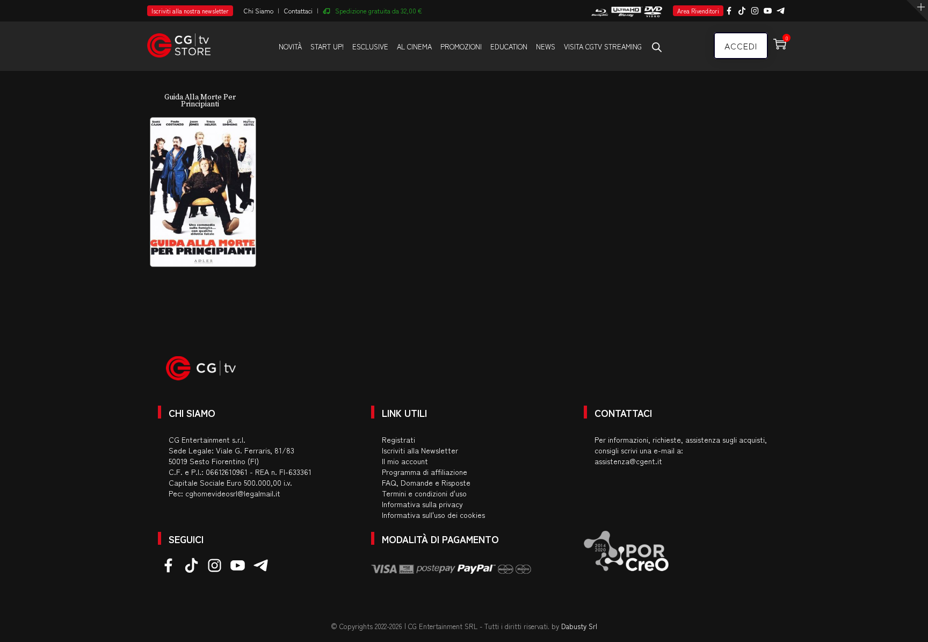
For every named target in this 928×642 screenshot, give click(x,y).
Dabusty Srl (579, 626)
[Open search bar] (656, 47)
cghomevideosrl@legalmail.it (232, 493)
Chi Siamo (258, 10)
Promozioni (461, 46)
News (545, 46)
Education (508, 46)
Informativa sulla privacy (422, 504)
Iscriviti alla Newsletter (420, 450)
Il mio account (405, 461)
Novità (290, 46)
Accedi (740, 45)
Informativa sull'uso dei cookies (433, 514)
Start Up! (327, 46)
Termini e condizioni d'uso (424, 493)
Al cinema (414, 46)
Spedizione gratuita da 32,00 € (378, 10)
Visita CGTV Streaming (603, 46)
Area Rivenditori (698, 10)
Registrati (398, 439)
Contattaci (298, 10)
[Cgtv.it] (179, 40)
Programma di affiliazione (424, 471)
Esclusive (370, 46)
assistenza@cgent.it (628, 461)
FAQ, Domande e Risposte (426, 482)
